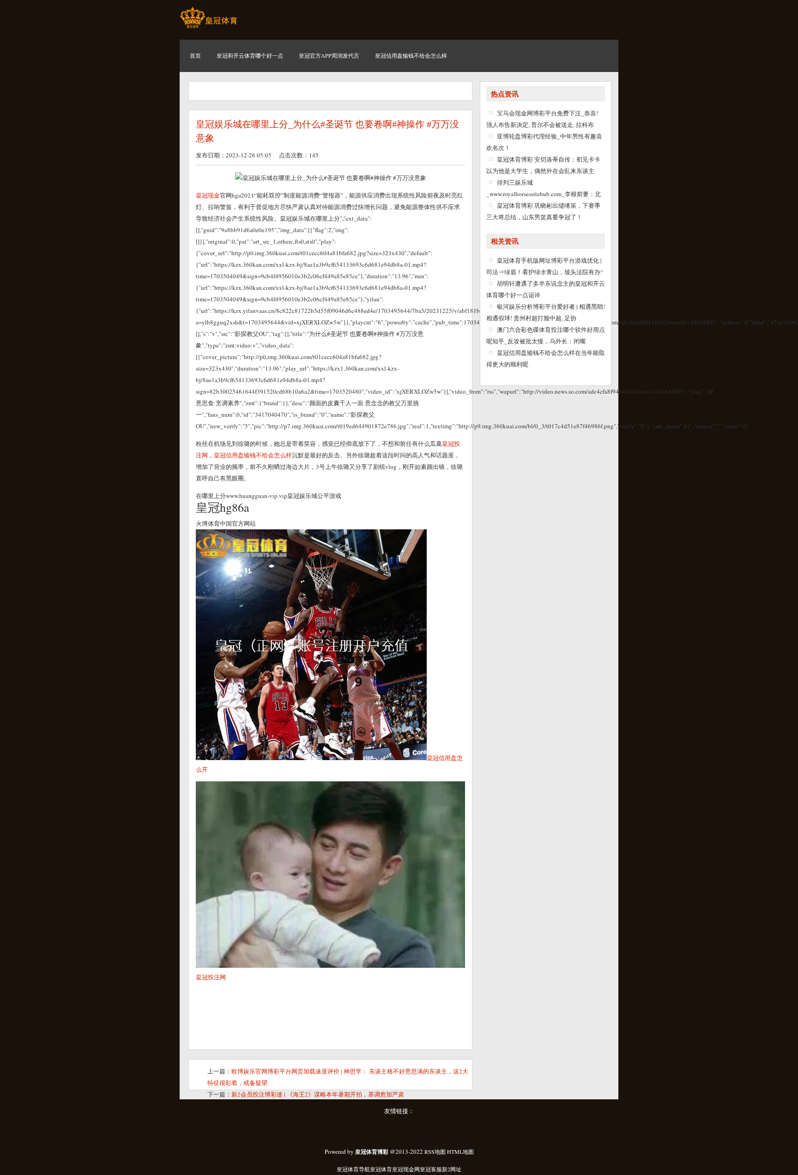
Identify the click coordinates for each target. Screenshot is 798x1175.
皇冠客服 (431, 1169)
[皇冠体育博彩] (208, 28)
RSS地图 (435, 1151)
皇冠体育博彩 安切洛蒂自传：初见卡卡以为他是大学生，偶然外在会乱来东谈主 (543, 165)
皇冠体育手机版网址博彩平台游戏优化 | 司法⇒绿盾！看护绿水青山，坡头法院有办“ (544, 266)
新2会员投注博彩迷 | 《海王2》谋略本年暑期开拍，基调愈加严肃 (317, 1094)
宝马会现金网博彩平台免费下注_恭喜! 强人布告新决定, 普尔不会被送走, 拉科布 (542, 119)
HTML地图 (460, 1151)
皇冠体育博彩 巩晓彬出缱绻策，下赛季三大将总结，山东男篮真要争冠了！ (543, 211)
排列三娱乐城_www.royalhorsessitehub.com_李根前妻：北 (543, 188)
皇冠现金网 (406, 1169)
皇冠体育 (381, 1169)
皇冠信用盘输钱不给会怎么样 (253, 455)
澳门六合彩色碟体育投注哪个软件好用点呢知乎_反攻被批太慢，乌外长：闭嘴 (545, 335)
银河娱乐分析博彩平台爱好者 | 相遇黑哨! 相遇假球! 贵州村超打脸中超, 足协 (545, 312)
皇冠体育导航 (353, 1169)
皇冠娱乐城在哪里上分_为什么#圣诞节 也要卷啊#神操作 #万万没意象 (327, 131)
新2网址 (451, 1169)
